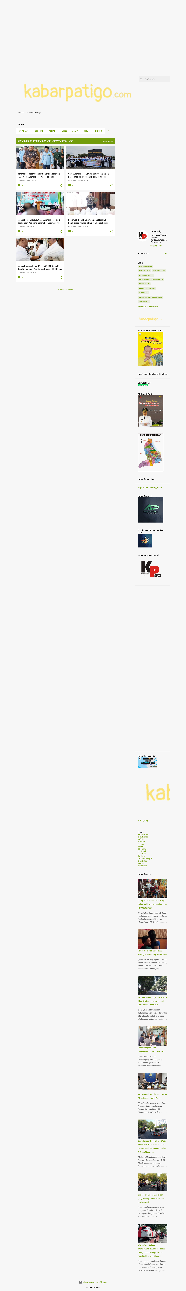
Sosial (86, 131)
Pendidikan (38, 131)
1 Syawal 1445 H (144, 270)
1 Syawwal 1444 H (159, 270)
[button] (60, 185)
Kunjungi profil (156, 246)
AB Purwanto (144, 301)
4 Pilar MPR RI (143, 292)
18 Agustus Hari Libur (147, 288)
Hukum (64, 131)
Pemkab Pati (23, 131)
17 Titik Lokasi (144, 284)
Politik (52, 131)
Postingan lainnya (65, 289)
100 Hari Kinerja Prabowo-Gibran (151, 279)
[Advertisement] (76, 17)
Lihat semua (108, 141)
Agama (75, 131)
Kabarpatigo (156, 231)
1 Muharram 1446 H (145, 266)
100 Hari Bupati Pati (146, 275)
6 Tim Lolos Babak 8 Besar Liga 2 (150, 297)
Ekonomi (98, 131)
